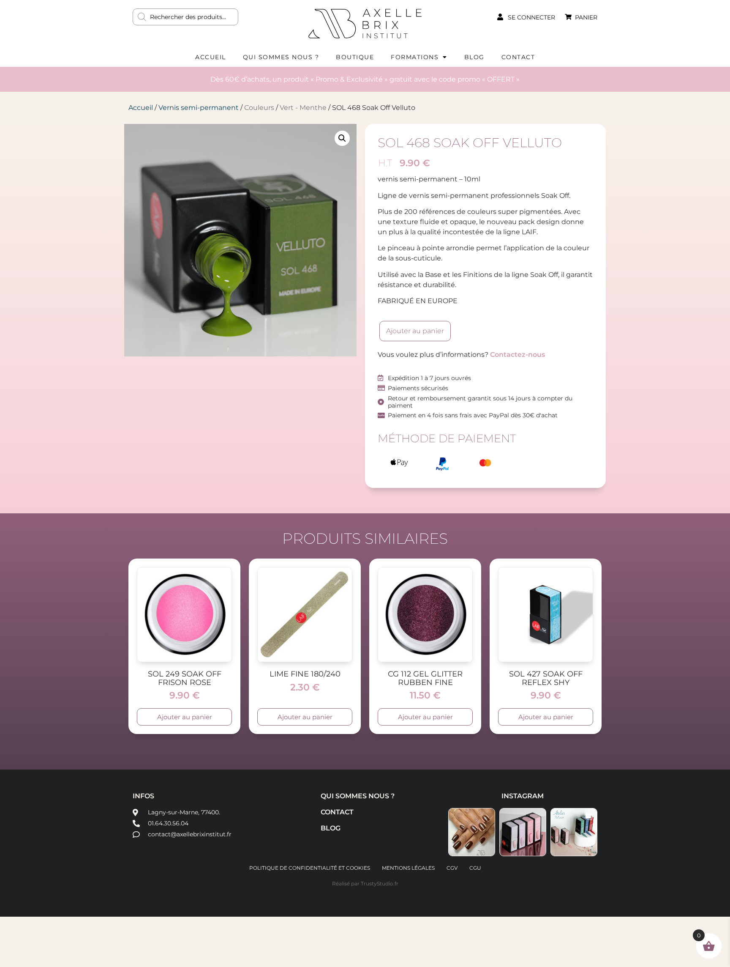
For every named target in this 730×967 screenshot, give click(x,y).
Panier (586, 17)
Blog (474, 57)
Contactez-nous (517, 355)
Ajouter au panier (415, 331)
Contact (518, 57)
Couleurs (259, 108)
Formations (415, 57)
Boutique (355, 57)
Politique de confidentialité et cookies (309, 868)
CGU (475, 868)
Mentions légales (408, 868)
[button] (342, 138)
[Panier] (568, 16)
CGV (452, 868)
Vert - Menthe (303, 108)
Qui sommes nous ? (281, 57)
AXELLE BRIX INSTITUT (365, 23)
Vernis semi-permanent (198, 108)
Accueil (210, 57)
